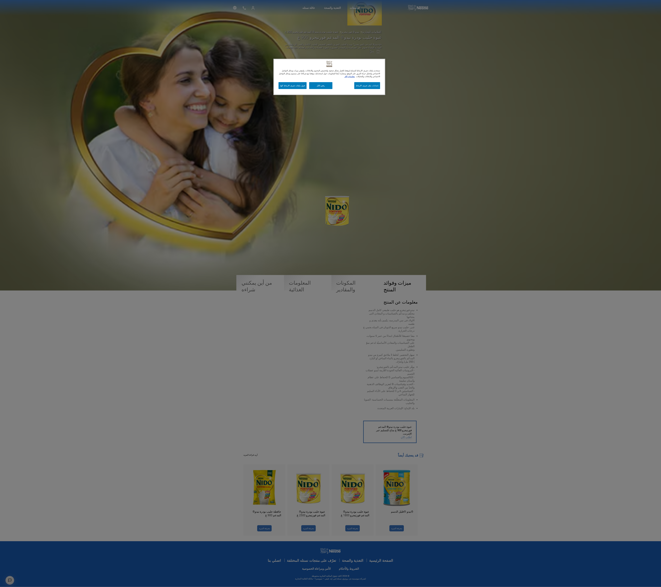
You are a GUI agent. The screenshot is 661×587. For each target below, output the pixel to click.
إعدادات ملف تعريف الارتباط (367, 85)
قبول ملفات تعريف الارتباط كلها (292, 85)
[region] (329, 77)
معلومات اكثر (349, 76)
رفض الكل (321, 85)
